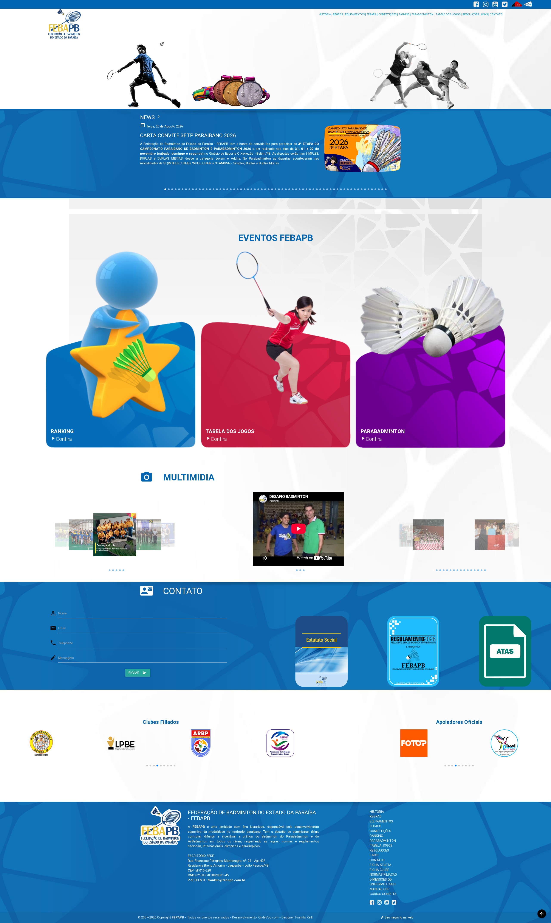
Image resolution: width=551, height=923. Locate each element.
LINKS (374, 855)
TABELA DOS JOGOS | (448, 14)
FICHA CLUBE (379, 870)
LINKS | (485, 14)
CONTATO (496, 14)
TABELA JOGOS (381, 845)
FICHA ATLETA (380, 865)
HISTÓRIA (377, 812)
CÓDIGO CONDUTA (383, 894)
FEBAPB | (372, 14)
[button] (147, 765)
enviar (137, 673)
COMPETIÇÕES (380, 831)
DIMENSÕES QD (381, 879)
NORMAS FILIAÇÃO (383, 874)
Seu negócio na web (398, 917)
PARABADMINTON (383, 841)
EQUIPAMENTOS (381, 821)
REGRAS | (338, 14)
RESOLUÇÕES (379, 850)
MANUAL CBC (380, 889)
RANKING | (405, 14)
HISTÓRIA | (325, 14)
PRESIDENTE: (216, 880)
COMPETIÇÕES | (388, 14)
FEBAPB (375, 826)
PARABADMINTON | (423, 14)
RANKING (376, 836)
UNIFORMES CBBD (383, 884)
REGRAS (376, 816)
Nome (62, 613)
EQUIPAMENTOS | (355, 14)
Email (62, 628)
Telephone (65, 643)
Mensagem (66, 658)
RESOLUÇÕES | (471, 14)
